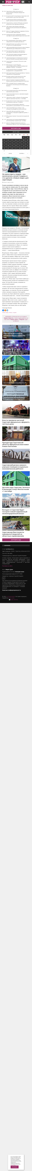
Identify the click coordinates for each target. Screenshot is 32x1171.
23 (27, 145)
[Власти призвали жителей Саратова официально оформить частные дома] (16, 411)
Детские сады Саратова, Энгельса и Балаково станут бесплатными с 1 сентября (16, 489)
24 (4, 148)
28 (19, 148)
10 (4, 142)
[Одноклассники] (5, 310)
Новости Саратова (7, 5)
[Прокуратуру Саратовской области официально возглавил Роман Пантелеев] (16, 433)
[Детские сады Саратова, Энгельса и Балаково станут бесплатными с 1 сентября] (16, 478)
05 (12, 140)
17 (4, 145)
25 (8, 148)
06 (16, 140)
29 (23, 148)
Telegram (21, 319)
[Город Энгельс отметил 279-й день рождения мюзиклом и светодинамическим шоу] (16, 347)
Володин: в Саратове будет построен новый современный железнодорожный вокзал (14, 512)
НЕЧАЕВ (10, 312)
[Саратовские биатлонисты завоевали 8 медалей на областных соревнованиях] (16, 523)
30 (27, 148)
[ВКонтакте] (3, 310)
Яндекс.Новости (8, 318)
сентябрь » (21, 153)
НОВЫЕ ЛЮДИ (5, 312)
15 (23, 142)
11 (8, 142)
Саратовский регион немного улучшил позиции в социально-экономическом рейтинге (15, 467)
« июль (10, 153)
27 (16, 148)
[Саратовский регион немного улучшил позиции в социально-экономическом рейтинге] (16, 456)
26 (12, 148)
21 (19, 145)
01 (23, 137)
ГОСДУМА (14, 312)
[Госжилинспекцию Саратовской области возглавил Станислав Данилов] (16, 393)
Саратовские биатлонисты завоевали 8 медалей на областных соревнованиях (13, 534)
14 (19, 142)
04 (8, 140)
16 (27, 142)
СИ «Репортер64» (10, 596)
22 (23, 145)
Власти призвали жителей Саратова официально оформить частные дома (16, 422)
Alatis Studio (12, 598)
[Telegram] (7, 310)
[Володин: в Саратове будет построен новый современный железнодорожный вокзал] (16, 501)
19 (12, 145)
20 (16, 145)
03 (4, 140)
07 (19, 140)
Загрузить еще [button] (16, 128)
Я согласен (14, 1167)
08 (23, 140)
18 (8, 145)
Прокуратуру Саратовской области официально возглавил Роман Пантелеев (15, 444)
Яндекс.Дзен (14, 319)
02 (27, 137)
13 (16, 142)
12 (12, 142)
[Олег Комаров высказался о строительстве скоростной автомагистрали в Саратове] (16, 378)
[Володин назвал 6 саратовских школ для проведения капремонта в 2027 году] (16, 362)
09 (27, 140)
